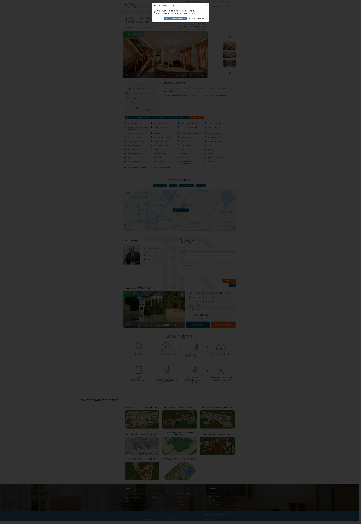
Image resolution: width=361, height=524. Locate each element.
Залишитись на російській (197, 19)
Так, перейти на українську (175, 19)
